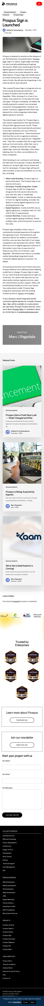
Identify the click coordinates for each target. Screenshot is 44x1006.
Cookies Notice (8, 968)
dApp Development (9, 892)
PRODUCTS (6, 920)
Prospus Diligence (9, 942)
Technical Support (9, 863)
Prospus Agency (8, 928)
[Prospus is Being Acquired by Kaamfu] (22, 476)
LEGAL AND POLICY (9, 956)
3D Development (8, 889)
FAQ (4, 975)
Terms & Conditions (9, 964)
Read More (17, 1002)
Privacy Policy (7, 961)
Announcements (10, 12)
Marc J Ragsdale (22, 335)
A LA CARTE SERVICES (10, 831)
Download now (21, 720)
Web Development (9, 882)
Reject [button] (33, 1002)
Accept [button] (25, 1002)
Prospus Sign (18, 15)
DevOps (5, 860)
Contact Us (6, 978)
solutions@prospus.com (28, 312)
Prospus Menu (7, 949)
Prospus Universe (8, 925)
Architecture (7, 846)
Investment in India (9, 906)
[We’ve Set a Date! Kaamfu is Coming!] (22, 550)
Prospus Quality (8, 932)
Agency (21, 293)
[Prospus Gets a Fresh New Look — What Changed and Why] (22, 401)
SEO (4, 870)
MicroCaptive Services (10, 913)
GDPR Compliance (9, 910)
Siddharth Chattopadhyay (14, 30)
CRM (4, 896)
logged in (17, 601)
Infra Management (9, 867)
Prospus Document (9, 939)
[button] (39, 3)
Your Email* (6, 774)
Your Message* (7, 788)
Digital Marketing (8, 899)
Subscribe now (22, 745)
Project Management (10, 843)
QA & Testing (7, 856)
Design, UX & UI (8, 849)
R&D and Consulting (9, 839)
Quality (31, 293)
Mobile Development (9, 885)
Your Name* (6, 761)
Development (7, 853)
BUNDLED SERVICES (9, 877)
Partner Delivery (8, 903)
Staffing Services (8, 836)
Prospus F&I (7, 946)
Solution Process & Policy (11, 971)
